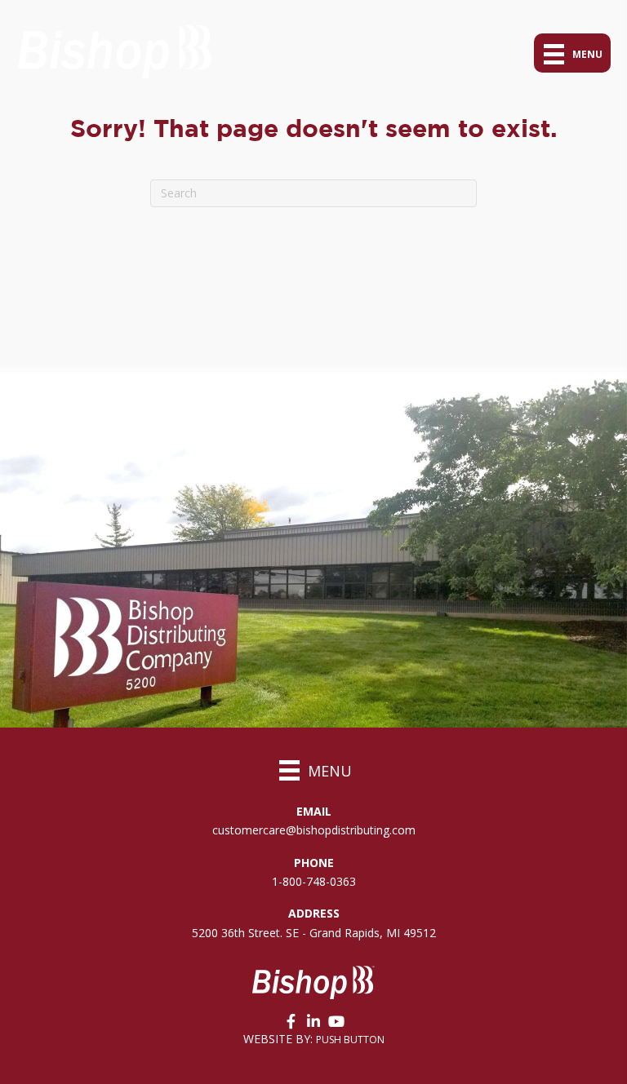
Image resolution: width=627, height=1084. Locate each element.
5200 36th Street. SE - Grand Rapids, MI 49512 (314, 932)
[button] (290, 1021)
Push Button (350, 1039)
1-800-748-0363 (314, 881)
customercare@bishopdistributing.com (314, 830)
